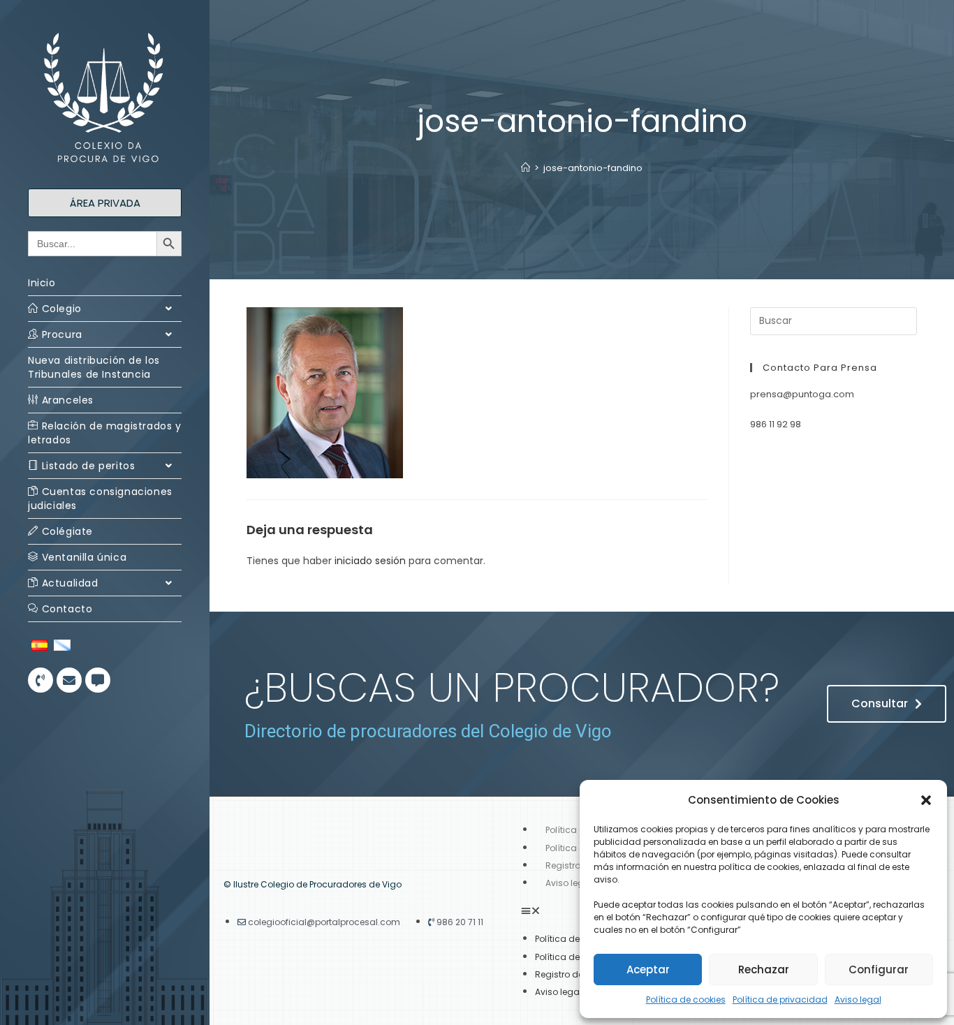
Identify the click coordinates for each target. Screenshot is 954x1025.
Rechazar (763, 969)
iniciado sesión (370, 561)
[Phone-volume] (40, 680)
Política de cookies (686, 999)
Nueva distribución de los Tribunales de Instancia (94, 367)
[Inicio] (525, 168)
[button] (926, 800)
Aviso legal (858, 999)
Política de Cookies (575, 957)
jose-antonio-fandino (593, 168)
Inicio (42, 283)
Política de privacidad (780, 999)
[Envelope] (69, 680)
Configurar (879, 969)
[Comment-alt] (97, 680)
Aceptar (648, 969)
